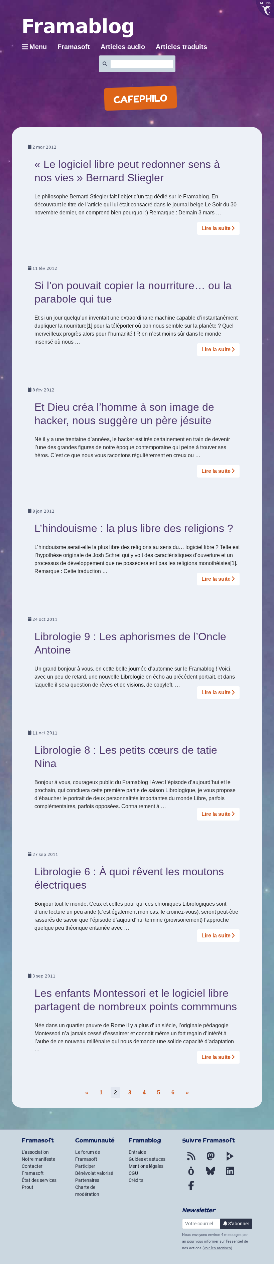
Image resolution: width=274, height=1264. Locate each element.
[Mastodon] (210, 1160)
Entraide (137, 1152)
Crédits (136, 1180)
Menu (38, 46)
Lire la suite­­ (216, 228)
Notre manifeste (38, 1159)
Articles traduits (181, 46)
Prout (27, 1187)
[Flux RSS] (191, 1160)
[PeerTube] (230, 1160)
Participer (85, 1166)
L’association (35, 1152)
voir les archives (217, 1248)
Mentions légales (146, 1166)
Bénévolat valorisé (94, 1173)
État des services (39, 1180)
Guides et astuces (147, 1159)
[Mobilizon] (191, 1175)
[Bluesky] (210, 1175)
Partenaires (87, 1180)
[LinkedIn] (230, 1175)
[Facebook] (191, 1189)
